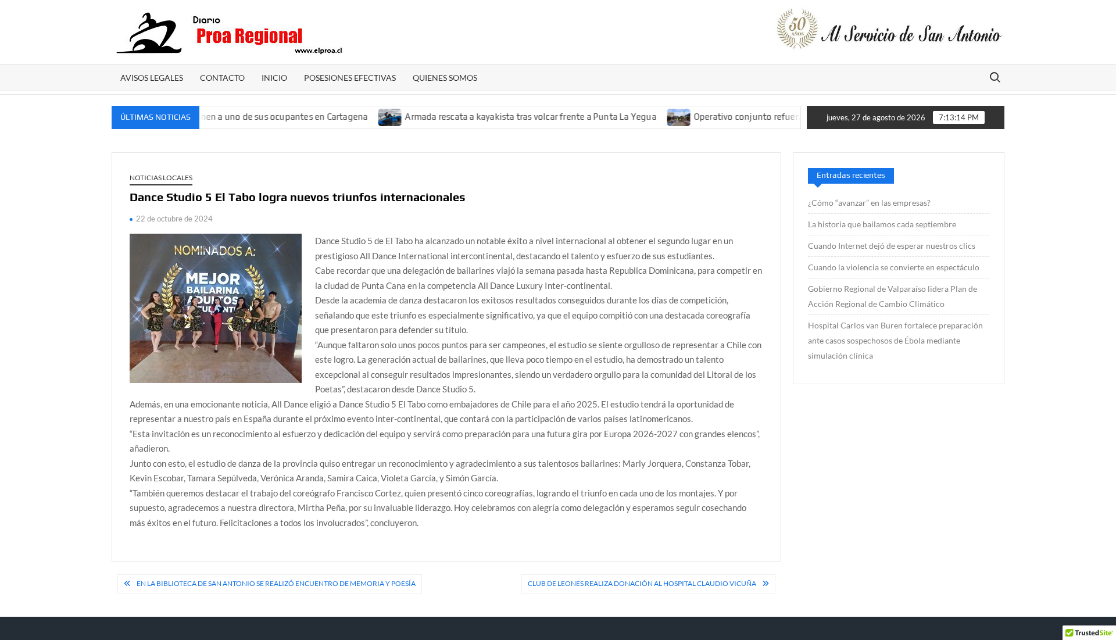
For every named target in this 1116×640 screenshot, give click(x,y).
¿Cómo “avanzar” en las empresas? (869, 203)
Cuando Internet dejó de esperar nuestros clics (891, 246)
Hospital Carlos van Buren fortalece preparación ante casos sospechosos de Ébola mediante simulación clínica (895, 340)
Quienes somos (445, 78)
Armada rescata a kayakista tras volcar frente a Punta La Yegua (512, 116)
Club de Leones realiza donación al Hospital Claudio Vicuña (642, 583)
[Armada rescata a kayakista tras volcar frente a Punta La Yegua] (372, 116)
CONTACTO (222, 78)
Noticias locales (161, 177)
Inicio (274, 78)
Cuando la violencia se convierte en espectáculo (893, 267)
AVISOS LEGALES (151, 78)
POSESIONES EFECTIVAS (350, 78)
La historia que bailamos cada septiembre (882, 224)
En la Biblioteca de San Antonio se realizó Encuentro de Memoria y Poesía (276, 583)
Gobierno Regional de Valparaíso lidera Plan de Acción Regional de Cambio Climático (892, 296)
